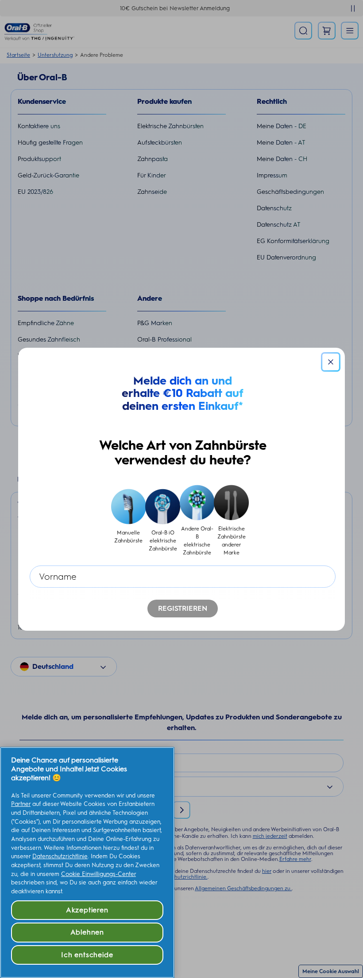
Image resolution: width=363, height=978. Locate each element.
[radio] (128, 521)
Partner (21, 804)
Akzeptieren (87, 910)
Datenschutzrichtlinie (60, 856)
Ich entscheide (87, 955)
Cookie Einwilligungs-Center (98, 874)
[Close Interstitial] (330, 362)
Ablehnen (87, 932)
